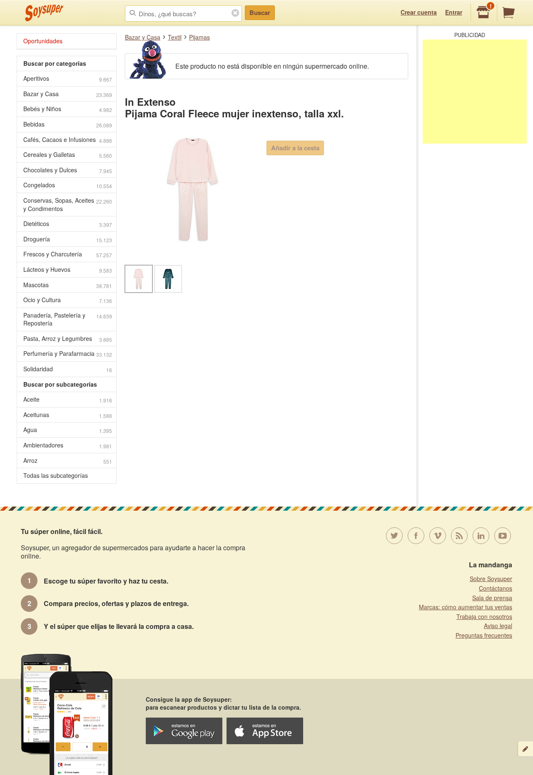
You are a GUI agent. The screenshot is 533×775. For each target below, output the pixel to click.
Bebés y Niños (67, 108)
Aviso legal (498, 625)
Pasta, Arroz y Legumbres (67, 338)
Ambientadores (67, 445)
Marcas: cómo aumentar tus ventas (465, 607)
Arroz (67, 460)
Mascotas (67, 285)
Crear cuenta (419, 12)
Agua (67, 429)
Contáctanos (495, 588)
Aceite (67, 399)
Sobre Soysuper (491, 578)
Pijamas (199, 37)
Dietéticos (67, 223)
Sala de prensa (492, 598)
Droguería (67, 239)
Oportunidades (42, 41)
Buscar (259, 12)
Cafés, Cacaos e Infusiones (67, 139)
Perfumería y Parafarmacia (67, 353)
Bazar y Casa (142, 37)
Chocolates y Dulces (67, 170)
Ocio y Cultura (67, 300)
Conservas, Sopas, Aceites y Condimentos (67, 204)
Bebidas (67, 124)
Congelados (67, 185)
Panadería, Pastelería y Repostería (67, 319)
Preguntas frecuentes (484, 635)
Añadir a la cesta (295, 147)
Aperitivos (67, 78)
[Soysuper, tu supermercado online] (44, 13)
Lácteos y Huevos (67, 269)
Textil (175, 37)
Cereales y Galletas (67, 154)
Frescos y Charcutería (67, 254)
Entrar (453, 12)
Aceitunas (67, 414)
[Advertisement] (475, 92)
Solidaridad (67, 369)
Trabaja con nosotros (484, 616)
